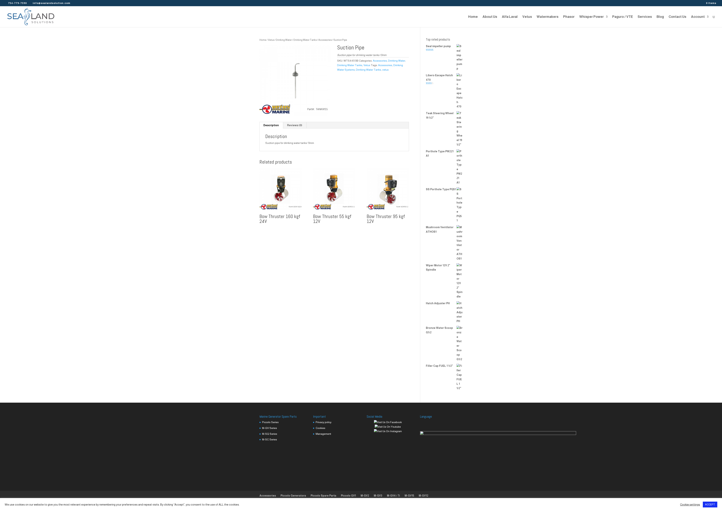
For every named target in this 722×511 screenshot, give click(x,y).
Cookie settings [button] (690, 504)
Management (323, 433)
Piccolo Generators (293, 495)
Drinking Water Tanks (305, 39)
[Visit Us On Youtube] (388, 426)
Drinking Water (284, 39)
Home (473, 17)
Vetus (527, 17)
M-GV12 (423, 495)
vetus (385, 69)
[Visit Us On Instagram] (388, 431)
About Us (489, 17)
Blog (660, 17)
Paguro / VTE (622, 17)
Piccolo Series (270, 422)
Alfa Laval (510, 17)
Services (645, 17)
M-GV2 (365, 495)
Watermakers (547, 17)
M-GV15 (409, 495)
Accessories (325, 39)
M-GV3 (378, 495)
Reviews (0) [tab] (294, 125)
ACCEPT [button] (710, 504)
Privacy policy (323, 422)
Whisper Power (591, 17)
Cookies (320, 427)
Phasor (569, 17)
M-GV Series (269, 427)
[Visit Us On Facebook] (388, 422)
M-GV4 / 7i (393, 495)
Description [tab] (271, 125)
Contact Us (677, 17)
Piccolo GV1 (348, 495)
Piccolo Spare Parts (323, 495)
